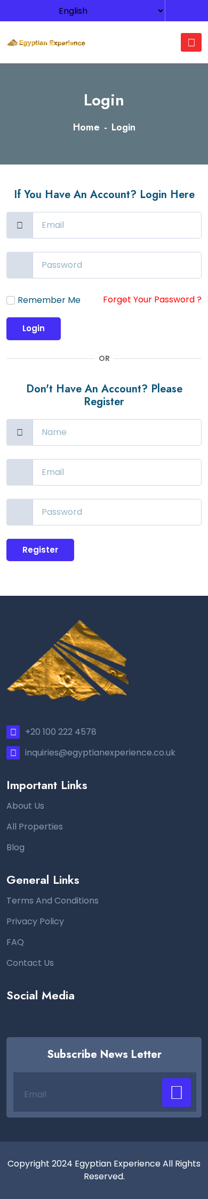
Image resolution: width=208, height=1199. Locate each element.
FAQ (15, 942)
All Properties (34, 826)
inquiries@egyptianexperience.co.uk (100, 752)
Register (40, 549)
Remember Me (49, 300)
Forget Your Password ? (152, 299)
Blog (15, 847)
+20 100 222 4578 (61, 732)
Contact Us (30, 963)
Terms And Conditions (52, 900)
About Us (25, 806)
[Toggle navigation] (191, 42)
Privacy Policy (35, 921)
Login (33, 328)
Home (86, 127)
